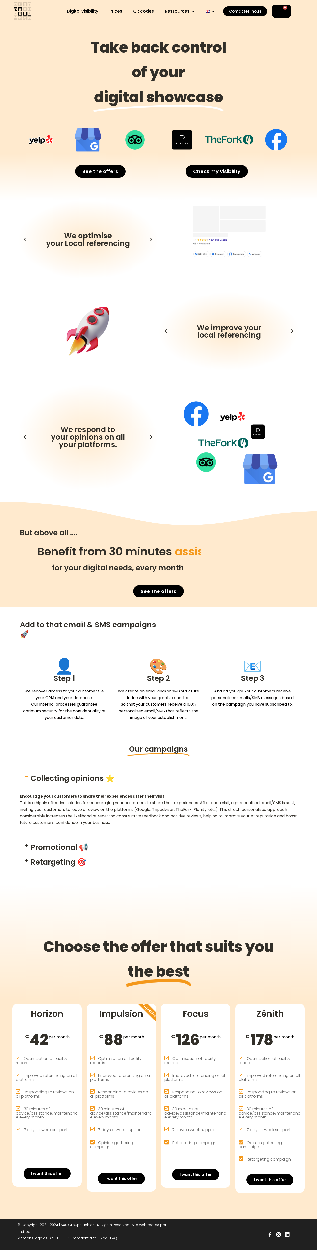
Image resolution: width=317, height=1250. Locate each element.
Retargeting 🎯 (58, 862)
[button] (24, 239)
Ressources (177, 11)
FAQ (113, 1238)
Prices (115, 11)
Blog (103, 1238)
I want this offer (47, 1173)
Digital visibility (82, 11)
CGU (54, 1238)
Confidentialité (84, 1238)
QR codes (143, 11)
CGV (65, 1238)
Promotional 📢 (59, 847)
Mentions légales (32, 1238)
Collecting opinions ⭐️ (73, 778)
